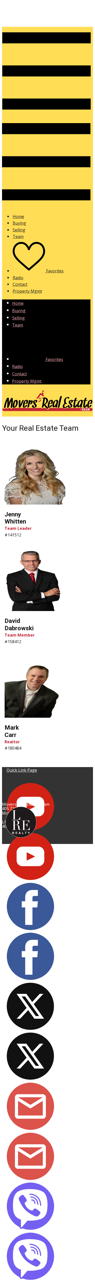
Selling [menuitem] (19, 230)
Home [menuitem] (18, 216)
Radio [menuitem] (18, 277)
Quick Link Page (22, 770)
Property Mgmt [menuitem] (27, 291)
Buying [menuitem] (19, 223)
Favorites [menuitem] (54, 271)
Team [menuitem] (18, 236)
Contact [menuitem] (20, 284)
